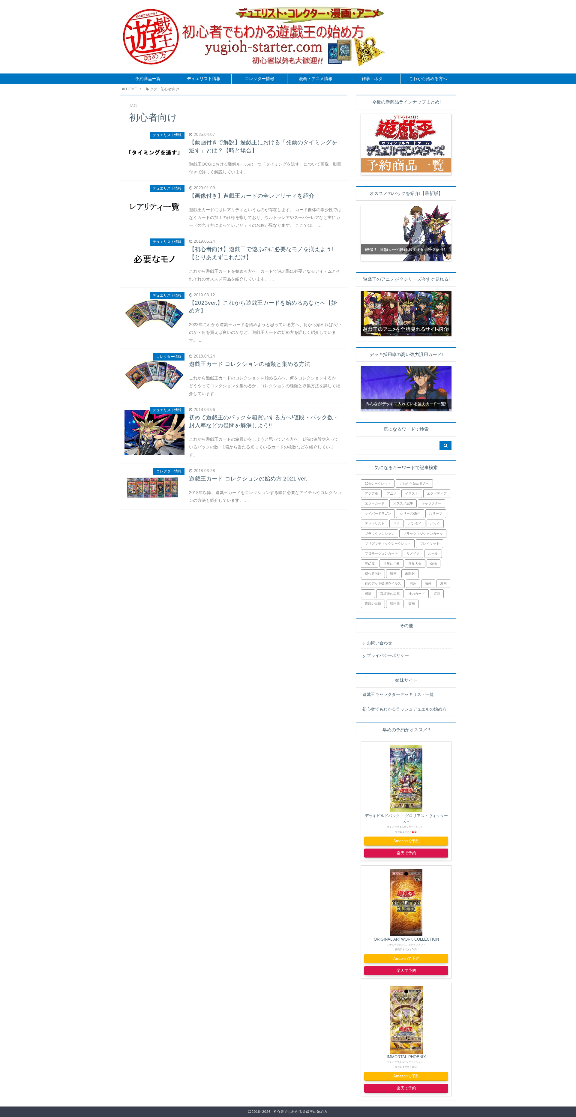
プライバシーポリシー (388, 655)
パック (435, 523)
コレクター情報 (259, 78)
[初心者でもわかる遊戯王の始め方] (230, 36)
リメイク (413, 553)
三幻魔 (370, 563)
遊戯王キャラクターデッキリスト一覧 (398, 694)
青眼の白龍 (373, 603)
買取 (437, 593)
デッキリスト (375, 523)
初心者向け (373, 573)
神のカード (416, 593)
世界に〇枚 (391, 563)
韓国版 (395, 603)
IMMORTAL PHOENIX (406, 1057)
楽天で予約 (406, 853)
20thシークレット (378, 483)
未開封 (410, 573)
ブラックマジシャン (379, 533)
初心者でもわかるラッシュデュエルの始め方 (404, 709)
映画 (393, 573)
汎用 (413, 583)
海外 (428, 583)
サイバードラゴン (378, 513)
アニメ (392, 493)
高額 (411, 603)
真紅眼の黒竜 (390, 593)
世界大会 (415, 563)
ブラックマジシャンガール (423, 533)
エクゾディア (437, 493)
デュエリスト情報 (203, 78)
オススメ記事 (403, 503)
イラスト (411, 493)
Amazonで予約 (406, 841)
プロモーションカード (381, 553)
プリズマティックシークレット (388, 543)
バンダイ (415, 523)
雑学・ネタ (372, 78)
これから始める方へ (428, 78)
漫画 (443, 583)
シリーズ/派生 (410, 513)
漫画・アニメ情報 (315, 78)
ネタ (396, 523)
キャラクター (431, 503)
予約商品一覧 (147, 78)
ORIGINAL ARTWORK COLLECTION (406, 939)
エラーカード (375, 503)
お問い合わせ (379, 643)
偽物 (433, 563)
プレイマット (430, 543)
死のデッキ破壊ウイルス (383, 583)
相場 (368, 593)
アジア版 (371, 493)
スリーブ (435, 513)
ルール (433, 553)
